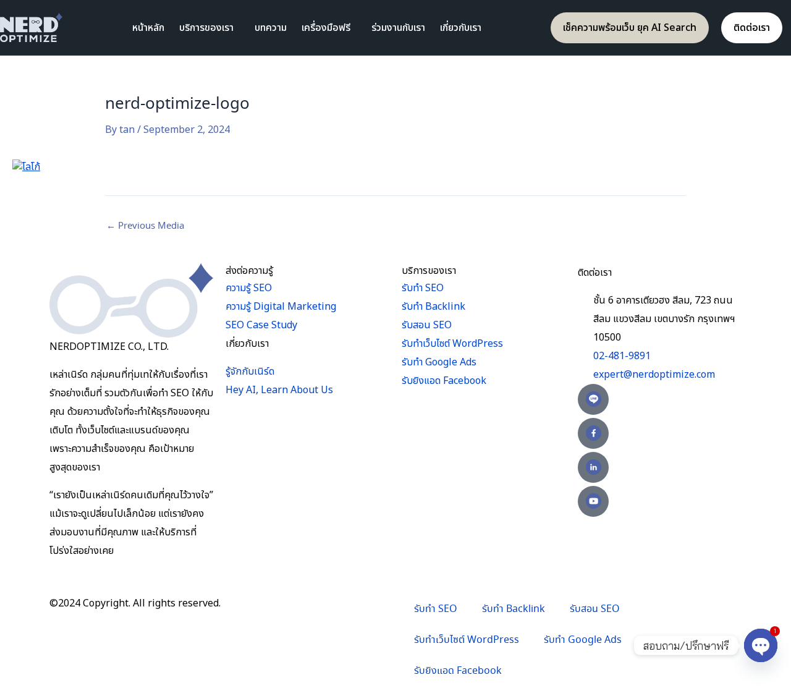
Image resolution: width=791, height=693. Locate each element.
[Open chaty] (760, 645)
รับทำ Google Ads (583, 640)
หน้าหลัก (148, 27)
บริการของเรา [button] (206, 27)
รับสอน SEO (595, 609)
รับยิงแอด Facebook (458, 671)
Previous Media (145, 226)
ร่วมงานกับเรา (398, 27)
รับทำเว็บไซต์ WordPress (466, 640)
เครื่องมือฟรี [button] (326, 27)
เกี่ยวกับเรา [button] (460, 27)
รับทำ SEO (435, 609)
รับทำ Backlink (513, 609)
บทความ (271, 27)
